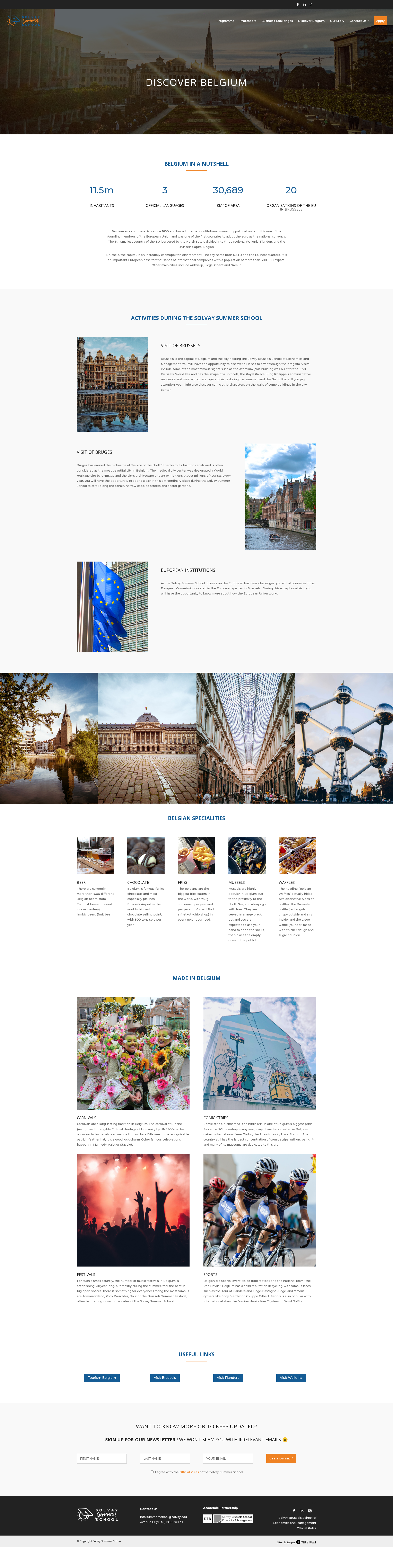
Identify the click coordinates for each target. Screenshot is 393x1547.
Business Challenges (277, 20)
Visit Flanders (228, 1378)
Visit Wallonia (291, 1378)
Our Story (337, 20)
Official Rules (189, 1472)
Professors (248, 20)
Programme (225, 20)
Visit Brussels (165, 1378)
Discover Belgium (311, 20)
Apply (380, 20)
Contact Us (358, 20)
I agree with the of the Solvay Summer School (198, 1472)
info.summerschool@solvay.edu (163, 1517)
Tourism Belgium (102, 1378)
